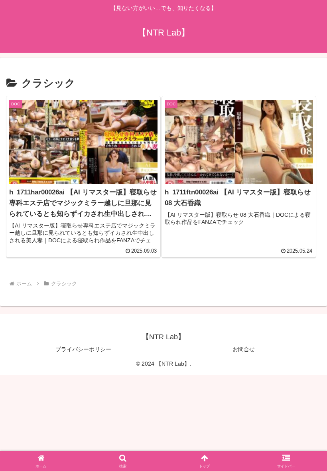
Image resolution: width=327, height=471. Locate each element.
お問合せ (243, 349)
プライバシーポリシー (83, 349)
